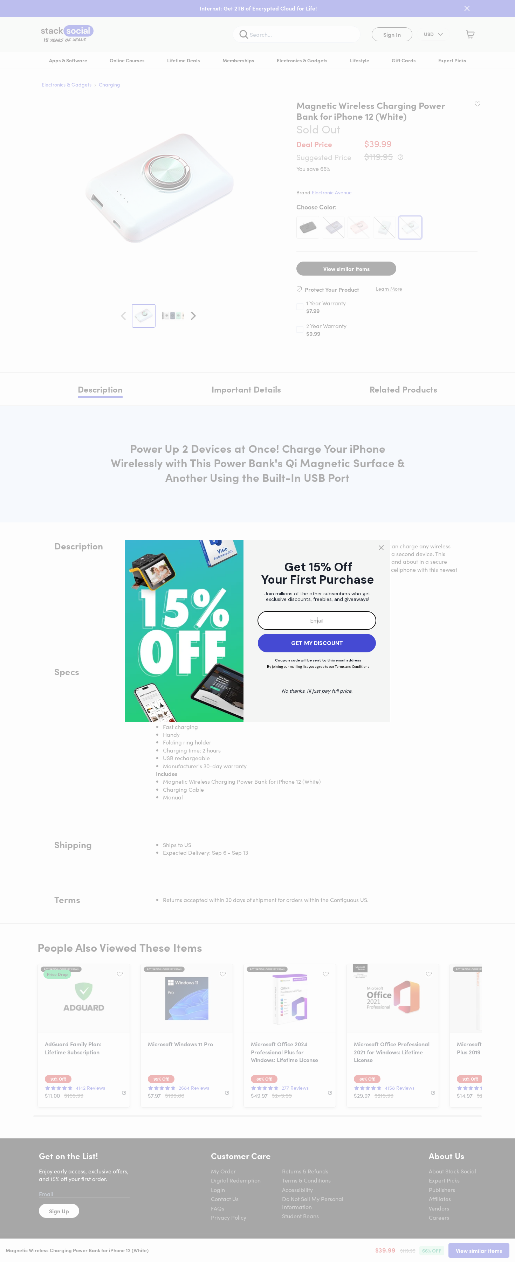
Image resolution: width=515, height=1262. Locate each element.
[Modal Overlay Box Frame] (257, 631)
